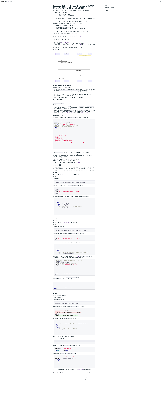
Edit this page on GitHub (91, 372)
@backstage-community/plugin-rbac (89, 43)
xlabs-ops (69, 97)
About (14, 1)
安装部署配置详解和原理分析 (109, 7)
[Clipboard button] (94, 120)
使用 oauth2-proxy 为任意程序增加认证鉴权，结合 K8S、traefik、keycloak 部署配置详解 (84, 378)
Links (11, 1)
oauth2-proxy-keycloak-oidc (69, 112)
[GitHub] (162, 1)
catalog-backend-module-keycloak (67, 174)
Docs (6, 1)
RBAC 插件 (79, 44)
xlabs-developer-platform (79, 36)
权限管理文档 (80, 369)
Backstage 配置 (108, 11)
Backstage (55, 14)
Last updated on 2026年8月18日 (58, 372)
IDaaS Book (78, 162)
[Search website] (159, 1)
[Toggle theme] (160, 1)
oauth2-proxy (56, 17)
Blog (8, 1)
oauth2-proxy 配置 (108, 10)
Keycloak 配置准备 (108, 8)
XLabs (2, 1)
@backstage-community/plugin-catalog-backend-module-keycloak (79, 39)
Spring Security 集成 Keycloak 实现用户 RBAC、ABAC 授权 (63, 378)
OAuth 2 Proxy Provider (65, 42)
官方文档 (78, 256)
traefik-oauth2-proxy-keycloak (85, 112)
